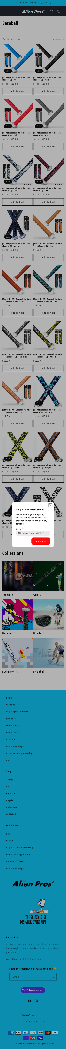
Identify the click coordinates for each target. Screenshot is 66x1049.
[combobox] (31, 533)
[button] (50, 505)
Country (19, 529)
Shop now (40, 541)
